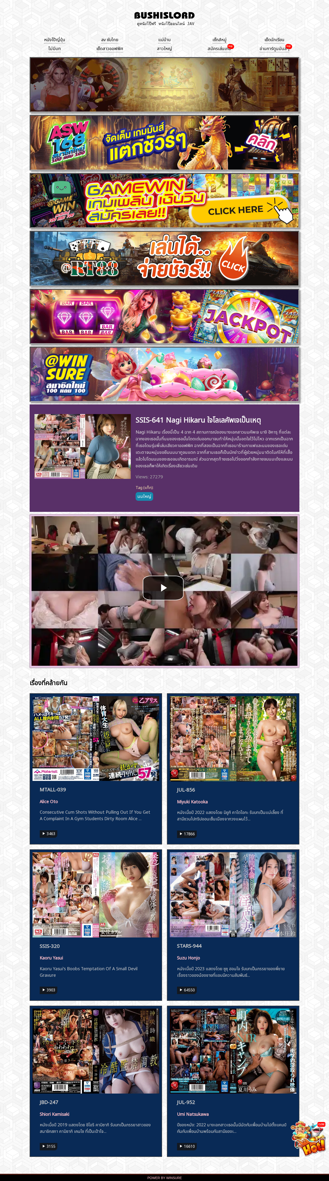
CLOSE (321, 1124)
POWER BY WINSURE (164, 1178)
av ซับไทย (109, 39)
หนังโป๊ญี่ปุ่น (54, 39)
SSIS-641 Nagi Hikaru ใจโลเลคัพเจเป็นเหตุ (198, 419)
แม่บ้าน (164, 39)
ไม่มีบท (54, 48)
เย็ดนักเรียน (274, 39)
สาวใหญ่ (164, 48)
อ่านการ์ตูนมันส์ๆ (274, 48)
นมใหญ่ (144, 496)
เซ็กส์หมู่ (219, 39)
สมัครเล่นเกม (219, 48)
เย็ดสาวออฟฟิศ (109, 48)
